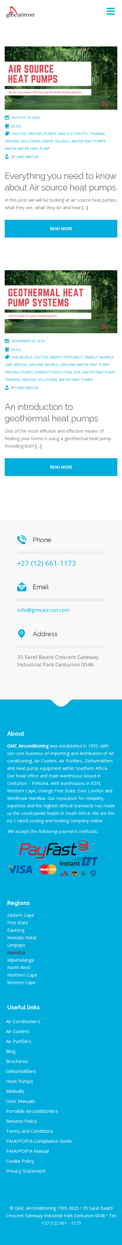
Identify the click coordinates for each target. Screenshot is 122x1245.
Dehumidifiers (21, 1071)
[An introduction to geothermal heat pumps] (61, 301)
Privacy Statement (26, 1171)
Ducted (19, 133)
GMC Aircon (27, 156)
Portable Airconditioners (32, 1111)
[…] (85, 207)
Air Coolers (17, 1031)
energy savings (99, 357)
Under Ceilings (55, 141)
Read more (61, 228)
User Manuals (20, 1101)
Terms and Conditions (29, 1131)
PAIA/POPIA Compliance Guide (39, 1141)
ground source (43, 364)
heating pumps (42, 133)
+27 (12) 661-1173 (46, 563)
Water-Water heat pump (27, 148)
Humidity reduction (53, 372)
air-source (23, 357)
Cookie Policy (20, 1161)
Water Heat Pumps (88, 141)
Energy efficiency (66, 357)
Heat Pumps (19, 1081)
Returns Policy (21, 1121)
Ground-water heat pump (84, 364)
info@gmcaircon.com (43, 609)
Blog (16, 126)
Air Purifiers (18, 1041)
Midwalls (15, 1091)
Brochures (17, 1061)
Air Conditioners (23, 1021)
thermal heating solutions (31, 379)
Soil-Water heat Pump (94, 372)
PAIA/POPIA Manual (27, 1151)
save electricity (73, 133)
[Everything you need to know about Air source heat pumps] (61, 77)
